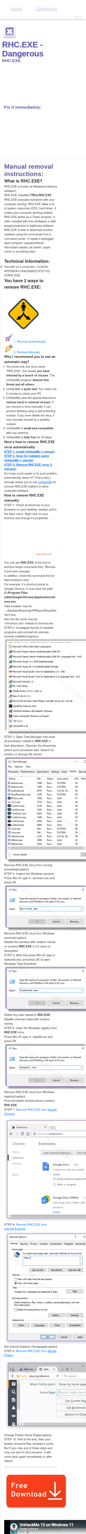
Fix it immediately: (22, 107)
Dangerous (46, 8)
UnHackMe (45, 482)
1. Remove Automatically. (30, 341)
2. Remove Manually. (27, 352)
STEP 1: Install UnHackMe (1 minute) (29, 451)
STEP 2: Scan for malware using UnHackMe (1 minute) (26, 458)
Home (16, 8)
